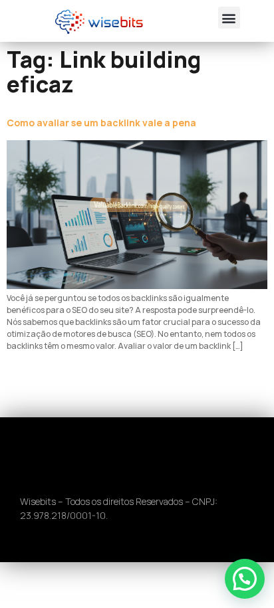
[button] (229, 18)
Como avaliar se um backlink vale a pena (101, 122)
